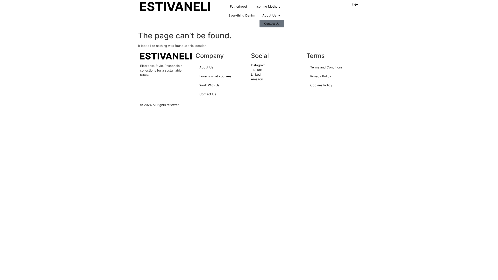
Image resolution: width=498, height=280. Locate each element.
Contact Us (207, 94)
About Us (269, 15)
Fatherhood (238, 6)
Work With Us (209, 85)
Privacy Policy (320, 76)
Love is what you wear (216, 76)
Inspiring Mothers (267, 6)
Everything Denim (242, 15)
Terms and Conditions (326, 67)
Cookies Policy (321, 85)
